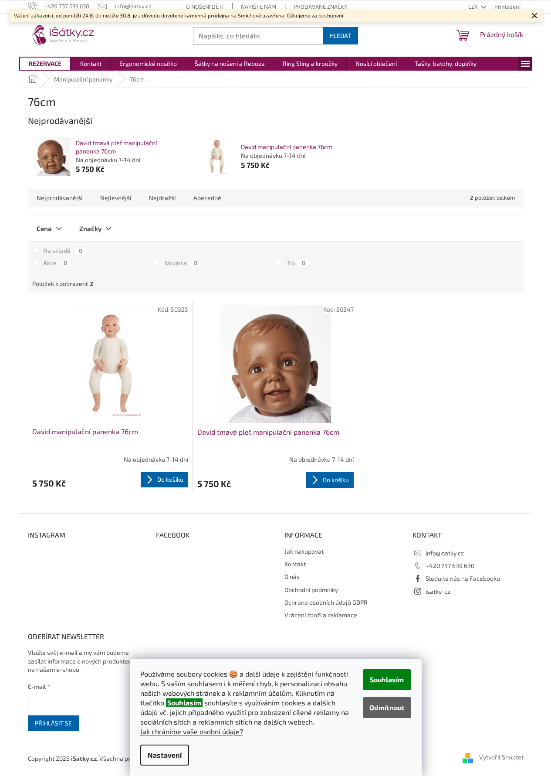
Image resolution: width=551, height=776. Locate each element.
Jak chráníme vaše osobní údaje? (191, 731)
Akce (55, 262)
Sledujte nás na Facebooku (463, 578)
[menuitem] (45, 64)
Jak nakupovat (304, 551)
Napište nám (258, 6)
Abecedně (207, 197)
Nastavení (165, 755)
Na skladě (62, 250)
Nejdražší (162, 197)
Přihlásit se (53, 723)
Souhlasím (387, 679)
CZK (473, 6)
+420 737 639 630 (450, 565)
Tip (296, 262)
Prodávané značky (320, 6)
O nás (292, 576)
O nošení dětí (204, 6)
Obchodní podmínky (311, 589)
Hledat (340, 35)
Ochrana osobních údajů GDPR (326, 602)
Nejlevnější (115, 197)
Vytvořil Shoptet (501, 757)
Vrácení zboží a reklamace (320, 615)
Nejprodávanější (59, 197)
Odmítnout (387, 707)
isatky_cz (438, 591)
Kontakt (295, 564)
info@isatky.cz (445, 553)
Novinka (181, 262)
